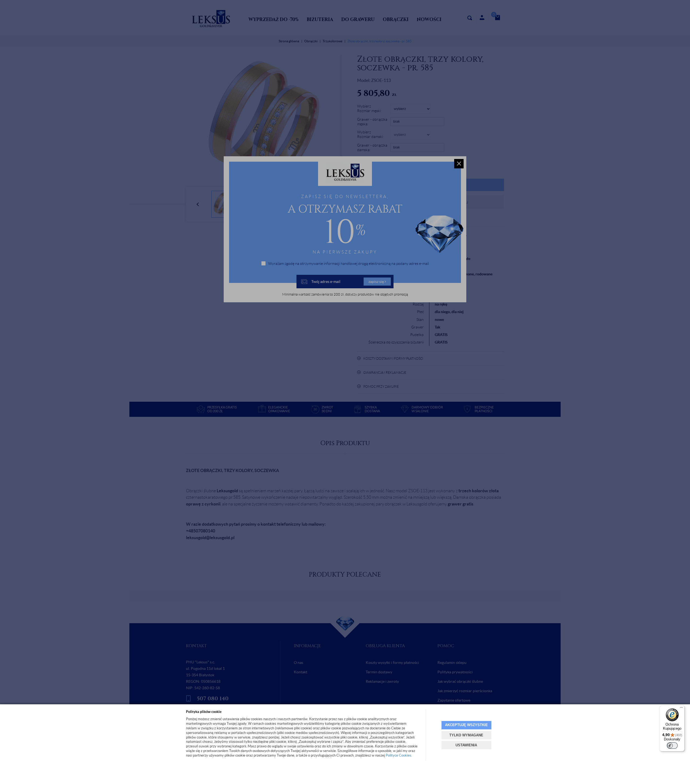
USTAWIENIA (466, 745)
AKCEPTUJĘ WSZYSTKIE (466, 725)
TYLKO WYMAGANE (466, 735)
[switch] (672, 745)
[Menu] (681, 708)
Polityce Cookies (398, 755)
